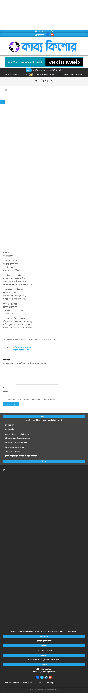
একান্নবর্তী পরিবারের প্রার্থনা (20, 350)
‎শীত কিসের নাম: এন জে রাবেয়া (14, 447)
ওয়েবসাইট (6, 396)
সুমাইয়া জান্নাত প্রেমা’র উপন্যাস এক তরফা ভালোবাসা (21, 456)
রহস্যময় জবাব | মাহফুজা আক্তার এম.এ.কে (17, 434)
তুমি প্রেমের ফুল (9, 425)
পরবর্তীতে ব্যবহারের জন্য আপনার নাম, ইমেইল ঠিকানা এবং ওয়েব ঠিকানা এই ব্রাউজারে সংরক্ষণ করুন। (32, 400)
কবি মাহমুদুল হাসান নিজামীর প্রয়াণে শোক (40, 74)
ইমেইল (5, 392)
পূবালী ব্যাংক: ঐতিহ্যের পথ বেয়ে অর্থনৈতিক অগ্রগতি (44, 420)
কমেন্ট (5, 367)
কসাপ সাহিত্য (54, 340)
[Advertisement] (44, 15)
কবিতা (48, 340)
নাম (4, 387)
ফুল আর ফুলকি (9, 429)
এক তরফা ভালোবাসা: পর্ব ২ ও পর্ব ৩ (68, 74)
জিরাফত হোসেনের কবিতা (23, 347)
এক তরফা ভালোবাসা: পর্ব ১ (13, 452)
